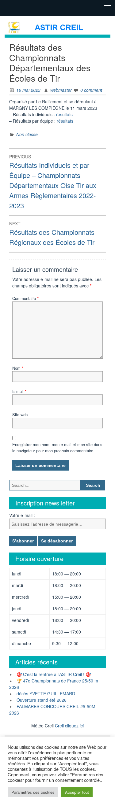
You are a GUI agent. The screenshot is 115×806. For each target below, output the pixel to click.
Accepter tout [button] (77, 792)
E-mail (19, 391)
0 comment (91, 90)
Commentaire (25, 298)
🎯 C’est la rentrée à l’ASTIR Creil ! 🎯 (54, 674)
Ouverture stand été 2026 (42, 700)
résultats (64, 114)
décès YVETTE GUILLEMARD (46, 693)
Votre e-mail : (22, 515)
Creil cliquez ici (69, 726)
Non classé (27, 134)
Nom (17, 368)
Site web (20, 414)
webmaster (61, 90)
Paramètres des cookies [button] (33, 792)
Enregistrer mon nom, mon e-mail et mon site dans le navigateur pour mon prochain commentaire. (57, 447)
